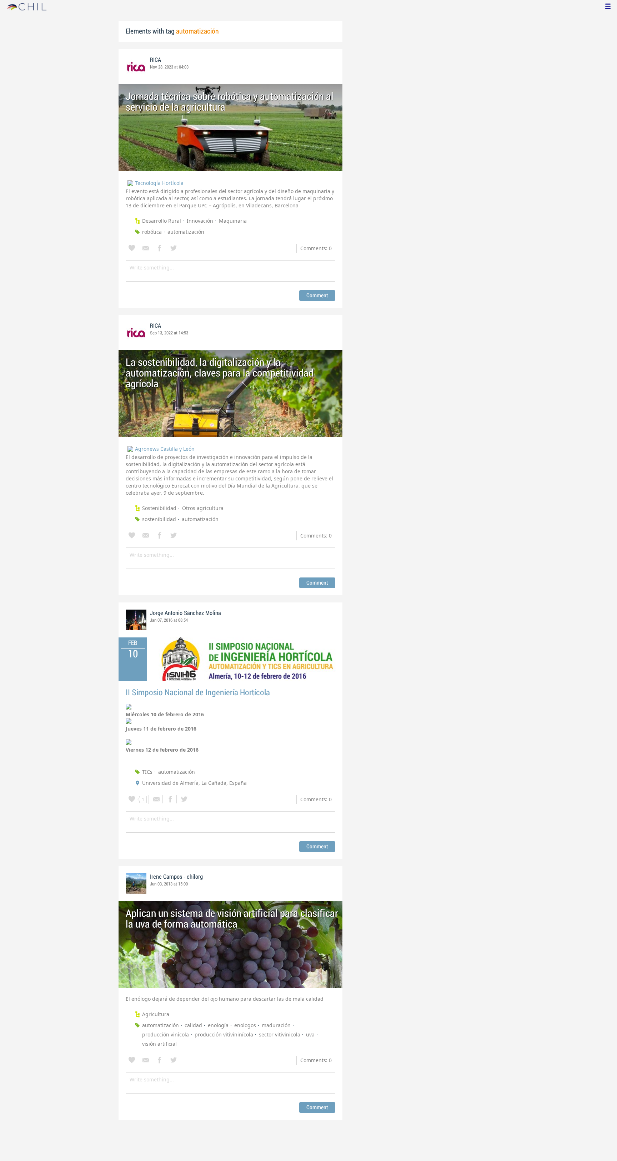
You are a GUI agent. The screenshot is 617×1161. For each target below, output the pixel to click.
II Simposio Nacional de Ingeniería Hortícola (198, 692)
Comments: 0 (316, 248)
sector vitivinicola (279, 1034)
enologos (245, 1025)
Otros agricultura (203, 508)
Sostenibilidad (159, 508)
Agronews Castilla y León (165, 448)
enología (218, 1025)
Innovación (200, 220)
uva (310, 1034)
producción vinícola (165, 1034)
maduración (276, 1025)
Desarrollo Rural (161, 220)
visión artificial (159, 1043)
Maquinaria (233, 220)
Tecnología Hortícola (159, 183)
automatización (185, 231)
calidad (193, 1025)
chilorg (195, 877)
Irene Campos (166, 877)
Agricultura (155, 1014)
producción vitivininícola (224, 1034)
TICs (147, 771)
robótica (152, 231)
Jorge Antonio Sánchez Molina (185, 613)
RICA (155, 60)
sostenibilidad (159, 519)
